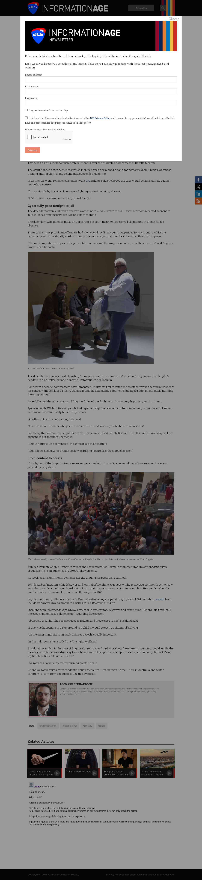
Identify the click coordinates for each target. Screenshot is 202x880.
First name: (31, 86)
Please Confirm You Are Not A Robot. (45, 129)
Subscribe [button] (32, 150)
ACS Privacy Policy (100, 118)
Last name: (31, 98)
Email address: (33, 74)
